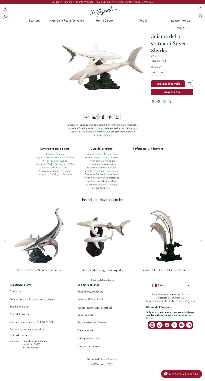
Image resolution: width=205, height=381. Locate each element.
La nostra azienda (88, 284)
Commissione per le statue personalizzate (32, 299)
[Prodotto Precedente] (4, 241)
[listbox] (183, 27)
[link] (200, 16)
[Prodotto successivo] (200, 241)
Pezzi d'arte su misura (90, 291)
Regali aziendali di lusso (91, 322)
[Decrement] (153, 72)
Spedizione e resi (20, 306)
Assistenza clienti (20, 284)
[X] (174, 325)
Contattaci (16, 291)
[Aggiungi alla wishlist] (189, 83)
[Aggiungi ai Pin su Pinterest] (158, 101)
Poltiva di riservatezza (21, 335)
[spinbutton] (157, 72)
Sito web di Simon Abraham (102, 359)
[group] (102, 241)
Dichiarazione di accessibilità (27, 329)
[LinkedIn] (189, 325)
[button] (183, 27)
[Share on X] (170, 101)
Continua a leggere (102, 135)
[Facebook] (167, 325)
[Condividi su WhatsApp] (164, 101)
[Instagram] (152, 325)
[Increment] (162, 72)
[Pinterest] (182, 325)
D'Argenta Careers (88, 346)
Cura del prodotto (21, 314)
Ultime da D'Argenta (159, 307)
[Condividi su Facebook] (153, 101)
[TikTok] (160, 325)
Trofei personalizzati (88, 338)
